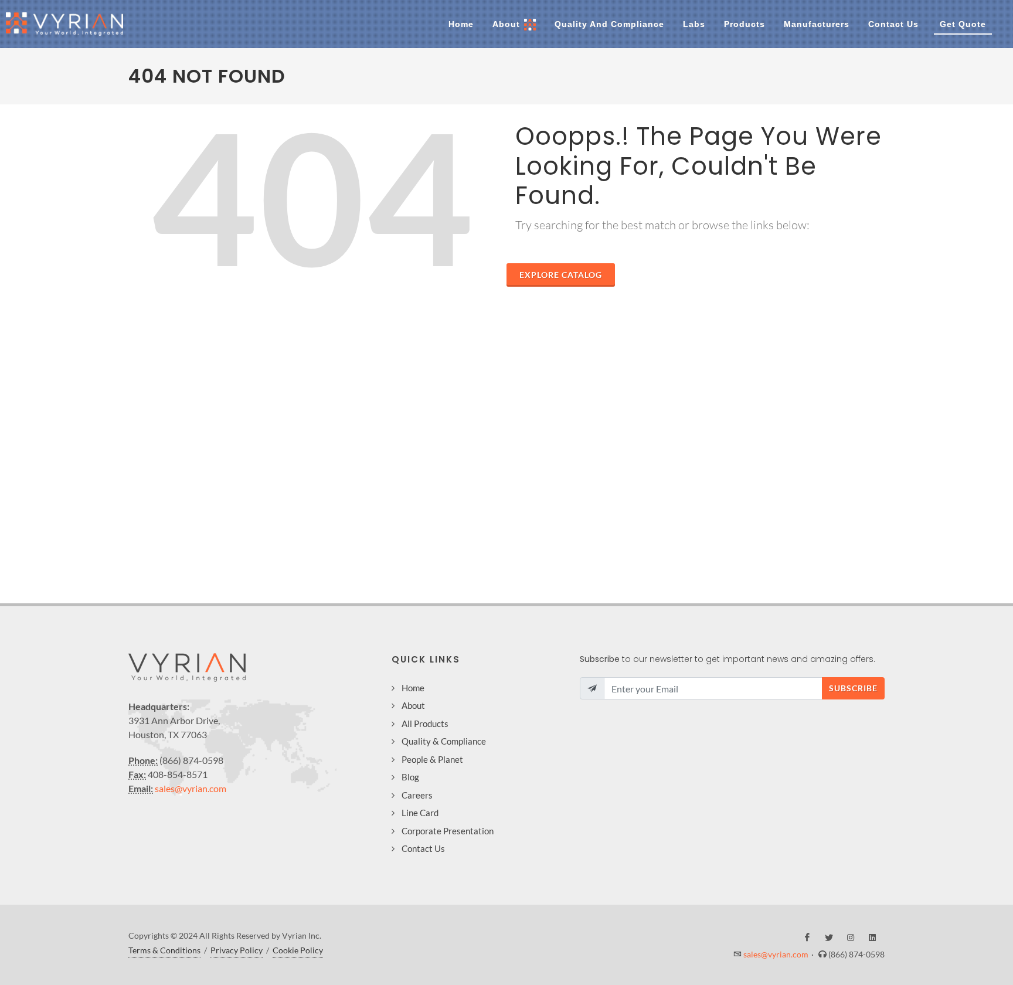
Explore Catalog (560, 275)
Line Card (420, 812)
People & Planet (432, 759)
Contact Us (423, 848)
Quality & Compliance (444, 741)
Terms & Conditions (164, 950)
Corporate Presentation (448, 831)
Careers (417, 795)
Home (413, 687)
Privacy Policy (236, 950)
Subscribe (853, 688)
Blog (410, 777)
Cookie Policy (298, 950)
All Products (425, 723)
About (413, 705)
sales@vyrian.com (190, 788)
